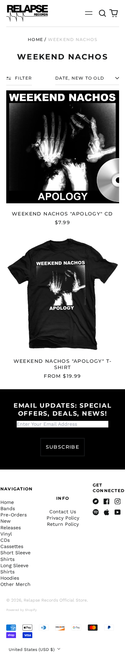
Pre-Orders (13, 514)
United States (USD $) (32, 649)
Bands (7, 508)
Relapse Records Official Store (55, 600)
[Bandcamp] (96, 501)
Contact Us (62, 511)
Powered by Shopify (21, 610)
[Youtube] (118, 512)
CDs (5, 540)
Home (35, 39)
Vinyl (6, 534)
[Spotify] (96, 512)
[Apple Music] (106, 512)
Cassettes (11, 546)
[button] (102, 13)
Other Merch (15, 584)
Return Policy (63, 524)
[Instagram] (118, 501)
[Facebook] (106, 501)
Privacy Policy (63, 518)
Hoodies (9, 578)
